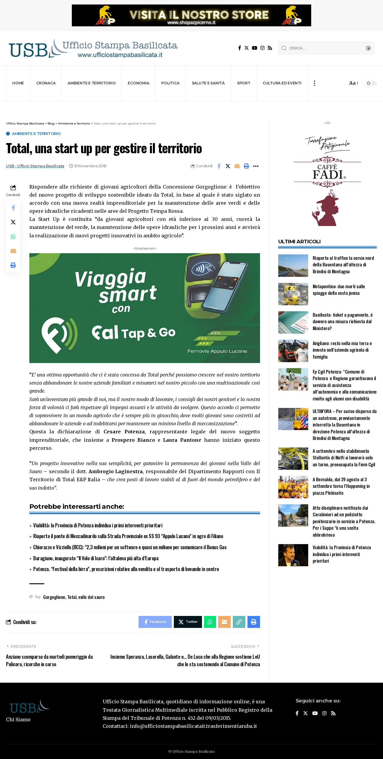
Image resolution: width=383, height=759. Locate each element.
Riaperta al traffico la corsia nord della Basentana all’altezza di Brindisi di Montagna (343, 264)
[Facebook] (240, 48)
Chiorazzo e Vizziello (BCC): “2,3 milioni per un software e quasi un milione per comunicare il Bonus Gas (130, 547)
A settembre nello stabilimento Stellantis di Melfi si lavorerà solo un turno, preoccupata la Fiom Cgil (344, 457)
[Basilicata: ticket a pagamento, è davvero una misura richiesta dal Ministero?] (293, 322)
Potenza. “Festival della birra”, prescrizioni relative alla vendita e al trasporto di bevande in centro (126, 569)
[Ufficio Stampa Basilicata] (93, 48)
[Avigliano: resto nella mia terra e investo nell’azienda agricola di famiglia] (293, 351)
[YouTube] (254, 48)
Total (72, 596)
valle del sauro (91, 596)
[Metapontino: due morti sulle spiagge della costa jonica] (293, 294)
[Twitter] (246, 48)
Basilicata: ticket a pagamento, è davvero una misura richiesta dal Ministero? (343, 321)
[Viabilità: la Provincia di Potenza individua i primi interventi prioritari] (293, 555)
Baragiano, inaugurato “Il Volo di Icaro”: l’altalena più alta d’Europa (95, 558)
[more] (314, 83)
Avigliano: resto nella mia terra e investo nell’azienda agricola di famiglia (342, 350)
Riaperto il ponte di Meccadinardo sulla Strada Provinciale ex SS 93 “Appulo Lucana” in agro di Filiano (128, 536)
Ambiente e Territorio (36, 134)
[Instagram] (262, 48)
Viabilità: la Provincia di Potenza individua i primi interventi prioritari (97, 525)
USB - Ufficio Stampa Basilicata (35, 166)
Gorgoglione (54, 596)
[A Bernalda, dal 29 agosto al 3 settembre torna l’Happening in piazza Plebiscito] (293, 487)
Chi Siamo (18, 719)
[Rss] (270, 48)
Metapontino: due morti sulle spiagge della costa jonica (339, 289)
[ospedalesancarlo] (191, 105)
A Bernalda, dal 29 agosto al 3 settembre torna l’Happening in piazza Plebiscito (341, 486)
